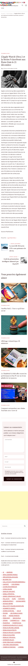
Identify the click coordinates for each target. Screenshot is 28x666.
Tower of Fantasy (9, 647)
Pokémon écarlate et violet (13, 625)
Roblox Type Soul (9, 637)
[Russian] (5, 4)
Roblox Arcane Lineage (11, 627)
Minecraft (6, 618)
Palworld (6, 623)
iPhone (5, 613)
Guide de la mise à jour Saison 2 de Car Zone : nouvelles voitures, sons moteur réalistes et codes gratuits (13, 563)
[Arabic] (1, 2)
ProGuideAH (13, 657)
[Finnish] (11, 2)
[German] (15, 2)
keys (4, 615)
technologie (5, 53)
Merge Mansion (14, 615)
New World (17, 618)
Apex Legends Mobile (10, 574)
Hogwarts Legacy (9, 608)
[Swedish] (9, 4)
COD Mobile (15, 584)
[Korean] (22, 2)
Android (9, 572)
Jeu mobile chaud (16, 613)
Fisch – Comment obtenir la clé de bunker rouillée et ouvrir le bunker (12, 550)
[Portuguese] (3, 4)
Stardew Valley (8, 639)
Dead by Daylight (9, 591)
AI (3, 572)
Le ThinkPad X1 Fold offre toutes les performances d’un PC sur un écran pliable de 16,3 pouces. (14, 376)
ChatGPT (6, 584)
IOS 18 (19, 610)
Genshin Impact (8, 601)
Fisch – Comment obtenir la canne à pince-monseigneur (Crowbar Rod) (12, 543)
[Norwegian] (24, 2)
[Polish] (1, 4)
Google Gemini (8, 603)
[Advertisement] (14, 34)
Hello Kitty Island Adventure (13, 606)
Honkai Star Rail (8, 610)
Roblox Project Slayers (11, 632)
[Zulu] (11, 4)
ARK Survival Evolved (10, 577)
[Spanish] (7, 4)
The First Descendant (10, 644)
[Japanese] (20, 2)
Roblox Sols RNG (9, 635)
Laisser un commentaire (14, 664)
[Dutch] (9, 2)
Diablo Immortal (8, 594)
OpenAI (5, 620)
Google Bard (20, 601)
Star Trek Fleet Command (12, 642)
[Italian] (18, 2)
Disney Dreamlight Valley (12, 596)
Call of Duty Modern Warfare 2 (14, 582)
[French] (13, 2)
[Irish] (16, 2)
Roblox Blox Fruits (9, 630)
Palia (23, 620)
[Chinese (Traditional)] (3, 2)
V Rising (21, 647)
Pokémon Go (16, 623)
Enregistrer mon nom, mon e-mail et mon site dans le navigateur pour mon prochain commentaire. (14, 472)
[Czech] (5, 2)
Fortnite (21, 598)
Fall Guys (6, 598)
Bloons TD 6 (7, 579)
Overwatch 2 (14, 620)
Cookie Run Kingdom (10, 586)
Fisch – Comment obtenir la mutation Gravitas (13, 538)
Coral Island (7, 589)
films (14, 598)
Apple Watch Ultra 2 (11, 237)
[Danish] (7, 2)
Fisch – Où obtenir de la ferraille (9, 556)
